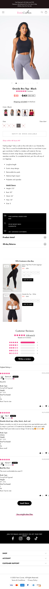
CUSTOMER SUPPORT (11, 563)
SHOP (5, 553)
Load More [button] (24, 503)
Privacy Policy (32, 580)
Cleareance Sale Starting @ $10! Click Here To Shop (24, 4)
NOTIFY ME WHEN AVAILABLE (24, 134)
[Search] (42, 12)
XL (23, 125)
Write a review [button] (24, 359)
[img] (5, 373)
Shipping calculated (20, 102)
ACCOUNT (7, 558)
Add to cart (27, 280)
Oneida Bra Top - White (29, 294)
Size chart (43, 121)
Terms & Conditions (19, 580)
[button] (21, 91)
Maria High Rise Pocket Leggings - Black (32, 265)
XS (4, 125)
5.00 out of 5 (30, 335)
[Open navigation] (3, 12)
